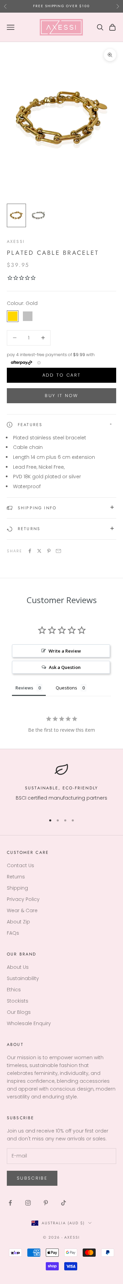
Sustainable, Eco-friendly (61, 788)
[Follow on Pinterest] (45, 1202)
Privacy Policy (23, 899)
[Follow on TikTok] (63, 1202)
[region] (61, 786)
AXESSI (16, 241)
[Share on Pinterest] (49, 551)
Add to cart (61, 375)
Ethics (14, 989)
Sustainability (23, 978)
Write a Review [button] (65, 651)
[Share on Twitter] (39, 551)
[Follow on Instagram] (28, 1202)
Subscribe (32, 1178)
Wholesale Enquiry (29, 1023)
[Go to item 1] (16, 215)
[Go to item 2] (38, 215)
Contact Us (20, 865)
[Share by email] (58, 551)
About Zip (18, 921)
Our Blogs (19, 1012)
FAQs (13, 933)
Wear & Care (22, 910)
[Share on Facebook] (29, 551)
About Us (18, 967)
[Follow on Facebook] (10, 1202)
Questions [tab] (66, 688)
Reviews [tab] (24, 688)
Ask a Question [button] (65, 667)
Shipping (17, 888)
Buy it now (61, 395)
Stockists (17, 1000)
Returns (16, 876)
